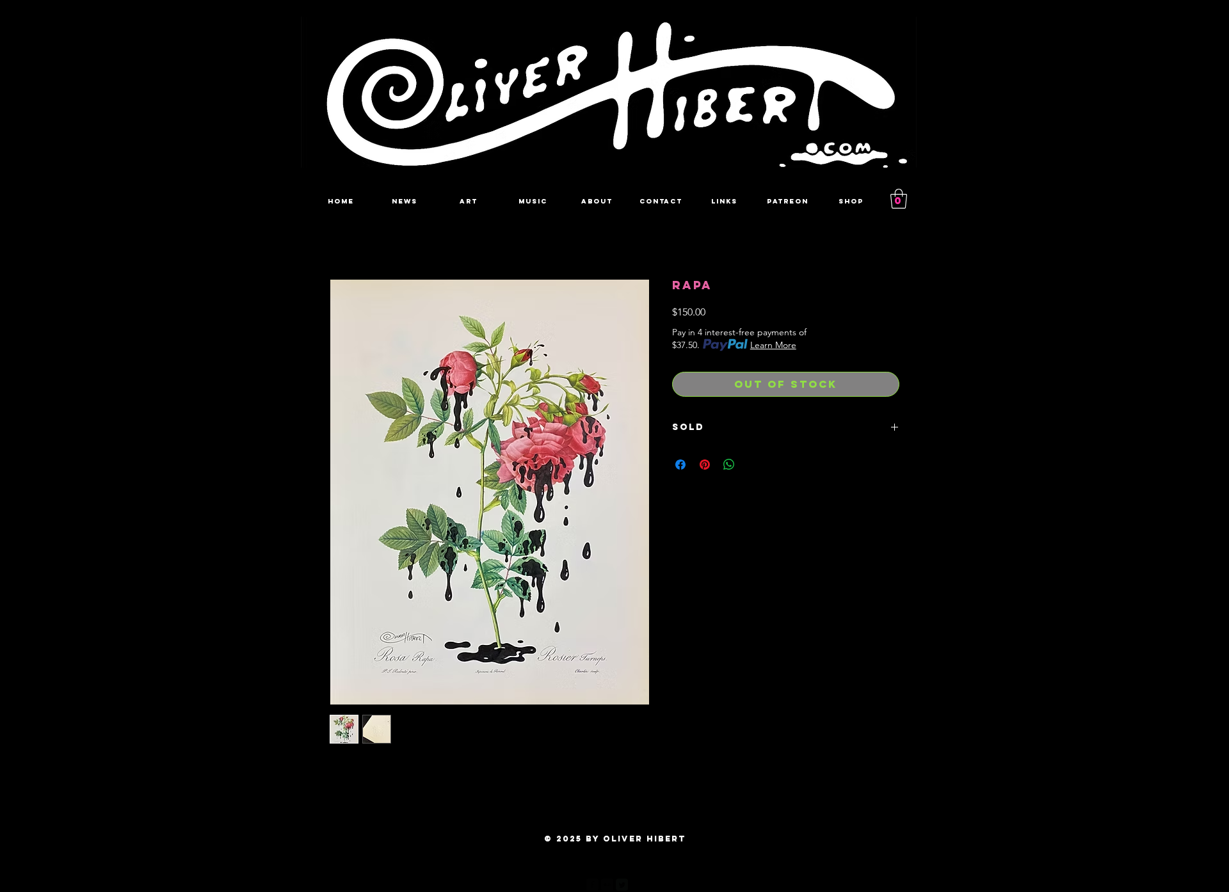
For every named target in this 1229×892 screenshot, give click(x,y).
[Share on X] (753, 464)
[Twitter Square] (622, 885)
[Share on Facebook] (680, 464)
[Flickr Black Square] (607, 885)
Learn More (773, 345)
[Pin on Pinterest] (704, 464)
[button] (898, 199)
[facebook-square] (592, 885)
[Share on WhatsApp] (729, 464)
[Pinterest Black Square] (637, 885)
